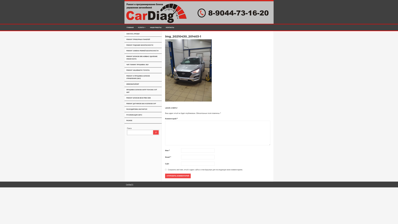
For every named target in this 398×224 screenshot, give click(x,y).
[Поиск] (156, 132)
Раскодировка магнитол (136, 109)
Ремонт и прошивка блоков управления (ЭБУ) (138, 77)
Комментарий (171, 118)
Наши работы (155, 27)
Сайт (167, 164)
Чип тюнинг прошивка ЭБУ (137, 65)
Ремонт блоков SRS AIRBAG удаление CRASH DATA (141, 57)
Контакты (170, 27)
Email (168, 157)
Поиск (129, 128)
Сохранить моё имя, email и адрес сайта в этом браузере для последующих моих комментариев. (205, 170)
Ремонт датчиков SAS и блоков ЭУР (141, 104)
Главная (130, 27)
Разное (129, 120)
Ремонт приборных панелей (138, 39)
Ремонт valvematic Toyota (138, 70)
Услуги (141, 27)
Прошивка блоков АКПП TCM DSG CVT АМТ (141, 91)
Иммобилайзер (132, 84)
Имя (167, 150)
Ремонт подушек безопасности (139, 45)
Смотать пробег (133, 34)
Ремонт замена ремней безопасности (142, 51)
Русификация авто (134, 115)
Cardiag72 (129, 184)
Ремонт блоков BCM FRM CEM (138, 98)
